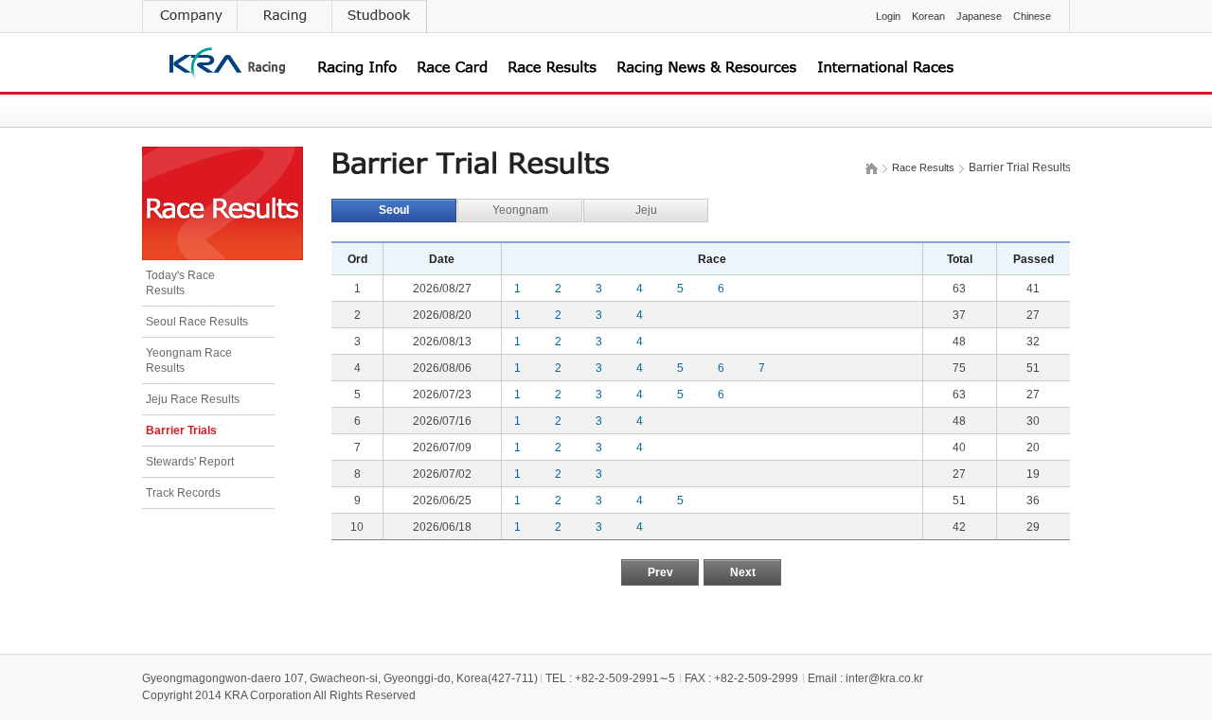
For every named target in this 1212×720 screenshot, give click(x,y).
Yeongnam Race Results (189, 360)
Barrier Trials (181, 430)
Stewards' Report (190, 461)
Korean (928, 16)
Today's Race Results (180, 283)
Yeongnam (520, 210)
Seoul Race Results (197, 321)
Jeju (646, 210)
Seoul (394, 210)
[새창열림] (189, 16)
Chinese (1032, 16)
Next (743, 572)
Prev (660, 572)
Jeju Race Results (193, 399)
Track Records (183, 493)
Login (888, 16)
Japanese (979, 16)
